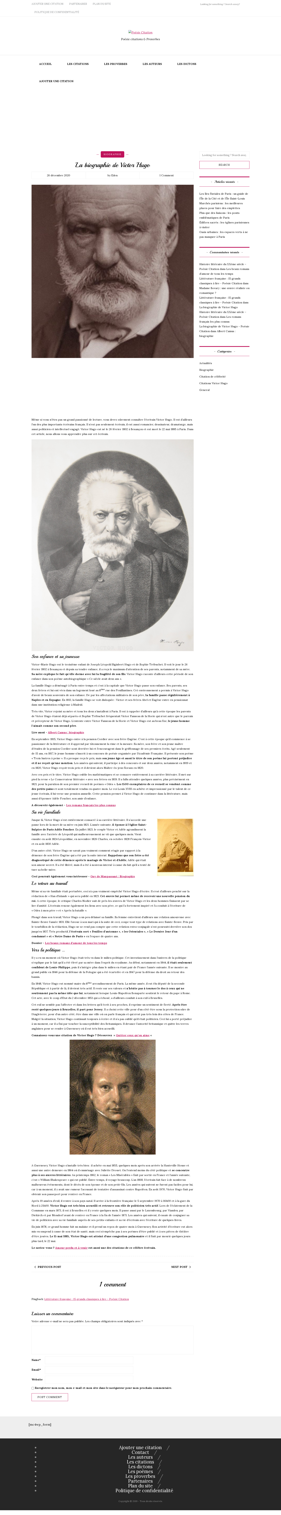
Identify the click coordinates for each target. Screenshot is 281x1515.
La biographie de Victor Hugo (218, 307)
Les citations (78, 64)
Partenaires (78, 4)
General (204, 390)
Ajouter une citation (47, 4)
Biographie (112, 154)
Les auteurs (152, 64)
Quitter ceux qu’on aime (132, 1035)
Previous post (49, 1267)
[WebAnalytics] (7, 1512)
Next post (179, 1267)
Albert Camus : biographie (66, 732)
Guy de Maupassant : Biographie (112, 876)
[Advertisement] (140, 118)
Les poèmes (140, 1471)
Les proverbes (115, 64)
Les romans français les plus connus (91, 805)
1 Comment (166, 175)
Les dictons (186, 64)
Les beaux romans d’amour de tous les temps (76, 943)
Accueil (45, 64)
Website (37, 1379)
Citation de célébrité (212, 376)
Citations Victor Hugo (213, 383)
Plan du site (102, 4)
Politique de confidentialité (56, 12)
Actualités (205, 363)
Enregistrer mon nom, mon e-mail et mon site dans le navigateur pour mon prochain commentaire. (103, 1388)
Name (36, 1360)
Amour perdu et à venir (71, 1247)
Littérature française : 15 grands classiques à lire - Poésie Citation (86, 1299)
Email (36, 1369)
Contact (140, 1452)
